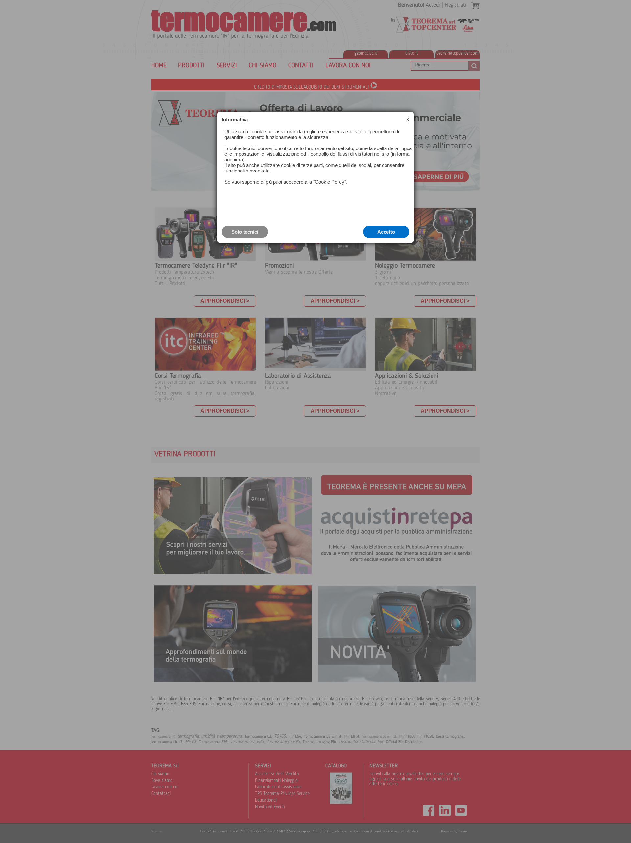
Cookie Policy (329, 182)
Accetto (386, 232)
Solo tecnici (244, 232)
